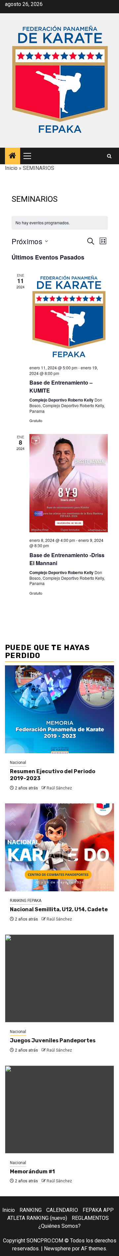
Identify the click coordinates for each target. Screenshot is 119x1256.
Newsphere (57, 1248)
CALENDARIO (62, 1210)
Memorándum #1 (32, 1171)
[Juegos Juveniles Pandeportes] (59, 978)
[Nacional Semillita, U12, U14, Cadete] (59, 847)
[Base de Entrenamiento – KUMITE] (68, 316)
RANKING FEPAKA (25, 900)
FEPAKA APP (98, 1210)
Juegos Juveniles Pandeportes (53, 1040)
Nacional (18, 762)
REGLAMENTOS (90, 1218)
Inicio (11, 168)
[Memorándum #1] (59, 1109)
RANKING (31, 1210)
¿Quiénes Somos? (59, 1226)
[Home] (12, 156)
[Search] (109, 156)
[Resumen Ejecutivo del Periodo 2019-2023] (59, 709)
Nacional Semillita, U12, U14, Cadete (59, 909)
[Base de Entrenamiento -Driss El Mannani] (68, 483)
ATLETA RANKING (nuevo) (37, 1218)
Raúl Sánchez (59, 788)
